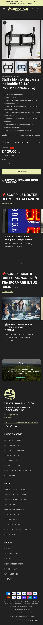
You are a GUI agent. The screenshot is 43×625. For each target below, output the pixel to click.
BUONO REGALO (10, 569)
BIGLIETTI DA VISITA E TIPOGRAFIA (17, 470)
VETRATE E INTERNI (11, 455)
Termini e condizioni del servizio (23, 613)
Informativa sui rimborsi (25, 606)
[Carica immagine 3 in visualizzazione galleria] (35, 67)
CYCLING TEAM (10, 549)
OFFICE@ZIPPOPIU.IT (12, 415)
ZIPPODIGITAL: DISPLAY (13, 445)
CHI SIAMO (8, 559)
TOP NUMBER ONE (11, 554)
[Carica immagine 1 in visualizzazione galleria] (8, 67)
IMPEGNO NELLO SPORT (13, 564)
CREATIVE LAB (9, 475)
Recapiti (32, 616)
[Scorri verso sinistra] (16, 263)
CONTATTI (8, 579)
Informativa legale (22, 620)
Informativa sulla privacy (22, 609)
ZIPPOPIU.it (12, 601)
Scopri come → (21, 377)
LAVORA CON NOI (11, 574)
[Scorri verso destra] (26, 263)
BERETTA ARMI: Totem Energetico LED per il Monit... (20, 238)
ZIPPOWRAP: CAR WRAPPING (15, 494)
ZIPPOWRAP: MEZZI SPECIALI (15, 499)
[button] (4, 9)
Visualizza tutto (7, 204)
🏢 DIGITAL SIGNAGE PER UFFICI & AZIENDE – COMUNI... (18, 327)
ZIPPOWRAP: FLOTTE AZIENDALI (16, 489)
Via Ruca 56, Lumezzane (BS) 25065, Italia (21, 422)
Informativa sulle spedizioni (19, 616)
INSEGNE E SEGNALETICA (14, 450)
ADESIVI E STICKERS (12, 465)
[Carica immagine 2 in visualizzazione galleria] (21, 67)
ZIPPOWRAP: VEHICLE (12, 440)
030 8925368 (9, 418)
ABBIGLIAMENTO (10, 460)
